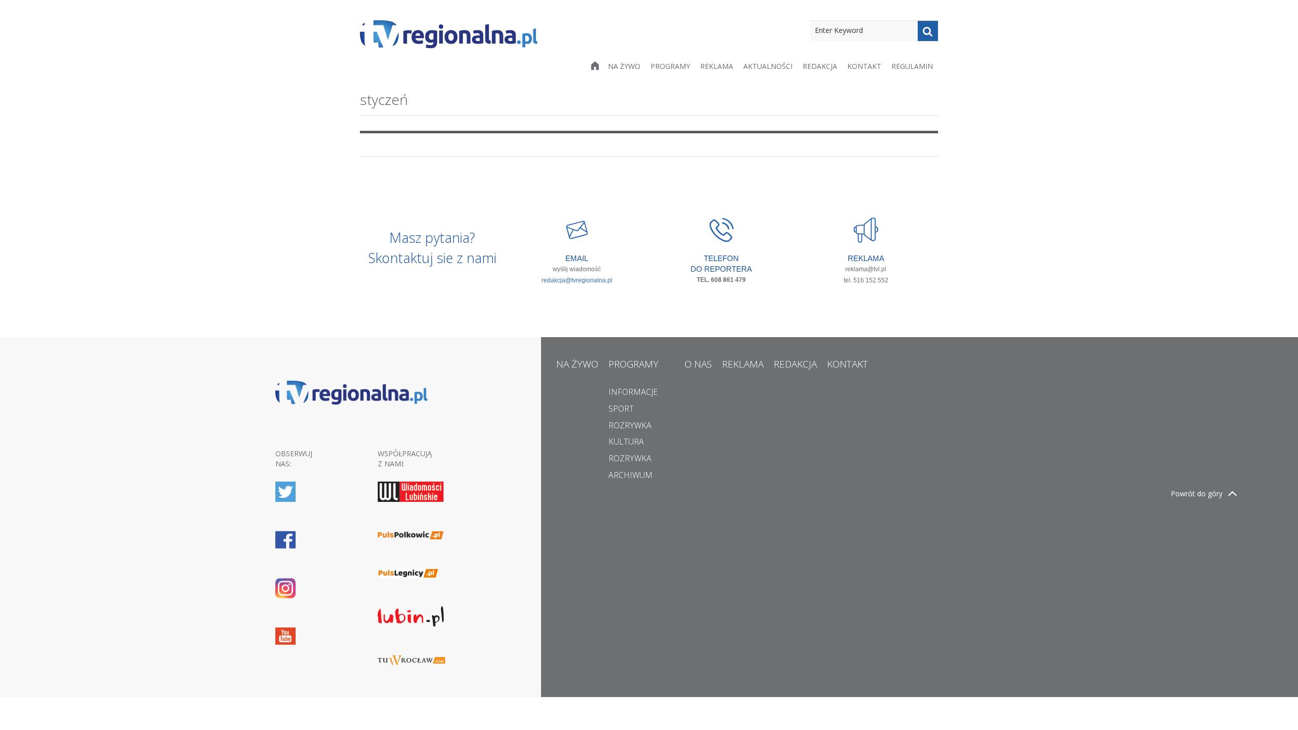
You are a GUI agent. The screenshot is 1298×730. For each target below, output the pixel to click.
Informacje (633, 391)
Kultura (626, 441)
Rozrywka (630, 425)
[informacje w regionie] (448, 34)
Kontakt (864, 66)
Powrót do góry (1196, 493)
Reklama (716, 66)
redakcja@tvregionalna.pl (577, 280)
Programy (670, 66)
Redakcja (820, 66)
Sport (621, 408)
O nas (698, 364)
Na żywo (624, 66)
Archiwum (630, 475)
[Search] (928, 31)
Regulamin (912, 66)
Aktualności (767, 66)
